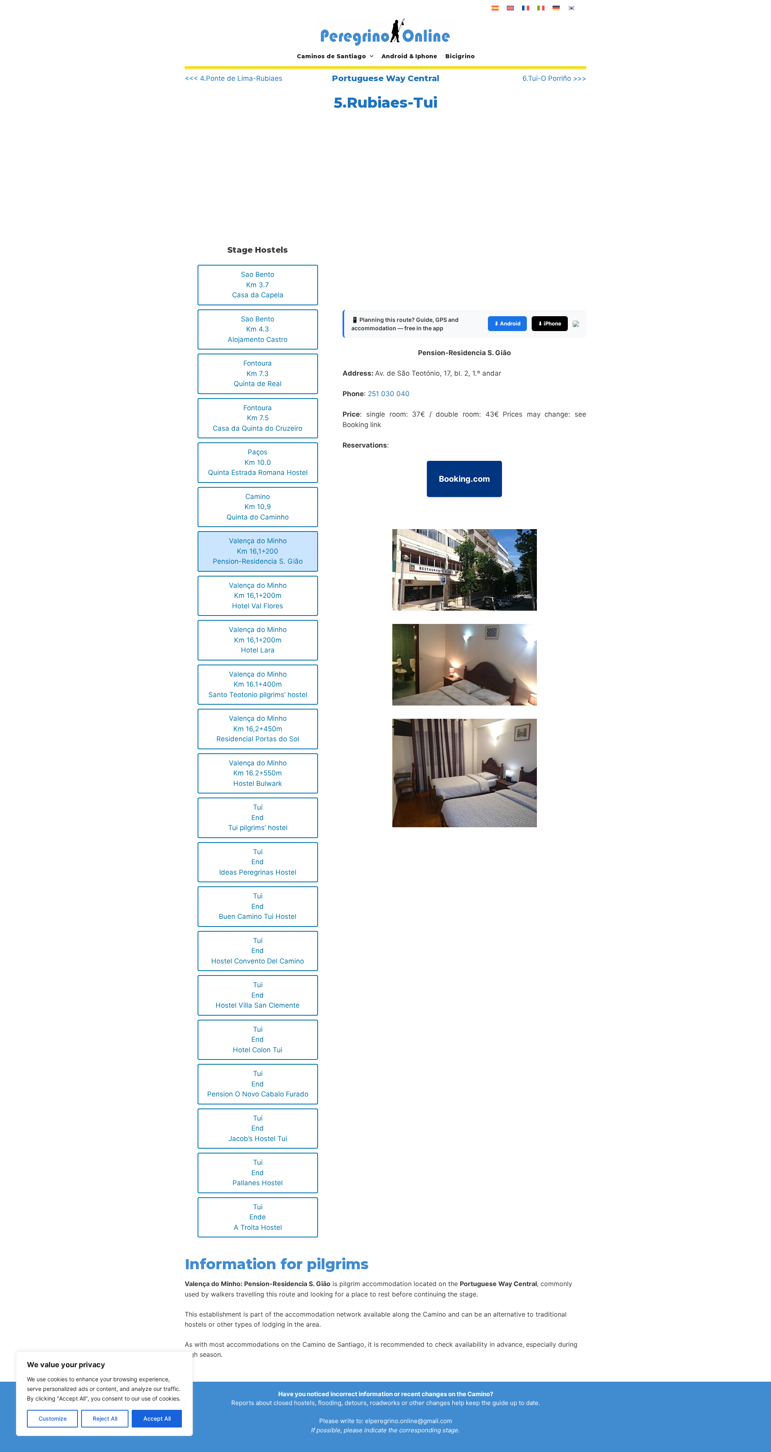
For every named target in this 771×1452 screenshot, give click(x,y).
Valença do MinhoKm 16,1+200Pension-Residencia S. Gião (258, 551)
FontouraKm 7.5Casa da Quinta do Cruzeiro (257, 418)
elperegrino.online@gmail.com (408, 1421)
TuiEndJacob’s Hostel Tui (257, 1128)
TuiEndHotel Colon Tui (257, 1039)
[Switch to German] (556, 8)
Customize (53, 1418)
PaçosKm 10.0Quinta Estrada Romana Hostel (258, 462)
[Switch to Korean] (571, 8)
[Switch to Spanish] (495, 8)
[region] (104, 1394)
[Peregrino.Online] (385, 32)
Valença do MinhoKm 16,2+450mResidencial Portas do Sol (257, 728)
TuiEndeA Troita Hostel (258, 1217)
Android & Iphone (409, 56)
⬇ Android (507, 323)
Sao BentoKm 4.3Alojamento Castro (258, 329)
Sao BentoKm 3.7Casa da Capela (258, 284)
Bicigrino (460, 56)
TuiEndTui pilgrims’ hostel (258, 817)
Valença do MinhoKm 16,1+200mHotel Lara (258, 640)
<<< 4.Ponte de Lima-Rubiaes (233, 78)
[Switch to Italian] (541, 8)
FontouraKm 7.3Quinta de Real (257, 373)
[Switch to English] (510, 8)
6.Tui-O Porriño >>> (554, 78)
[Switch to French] (525, 8)
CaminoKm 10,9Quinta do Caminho (257, 507)
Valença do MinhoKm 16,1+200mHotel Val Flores (258, 595)
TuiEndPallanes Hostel (258, 1172)
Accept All (157, 1418)
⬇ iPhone (549, 323)
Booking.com (464, 479)
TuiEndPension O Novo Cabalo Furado (257, 1084)
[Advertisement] (256, 175)
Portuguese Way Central (385, 78)
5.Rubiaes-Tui (385, 102)
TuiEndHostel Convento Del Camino (257, 951)
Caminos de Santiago (331, 56)
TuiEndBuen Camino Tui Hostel (257, 906)
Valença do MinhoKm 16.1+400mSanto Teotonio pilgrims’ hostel (257, 684)
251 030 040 (389, 394)
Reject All (105, 1418)
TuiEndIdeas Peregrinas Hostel (257, 862)
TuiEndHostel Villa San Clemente (258, 995)
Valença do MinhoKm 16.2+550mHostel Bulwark (258, 773)
